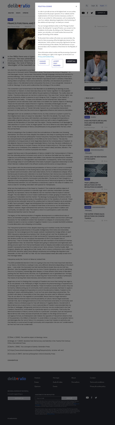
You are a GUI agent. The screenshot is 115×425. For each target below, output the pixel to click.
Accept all (71, 61)
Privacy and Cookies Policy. (46, 57)
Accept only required (56, 63)
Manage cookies (42, 62)
